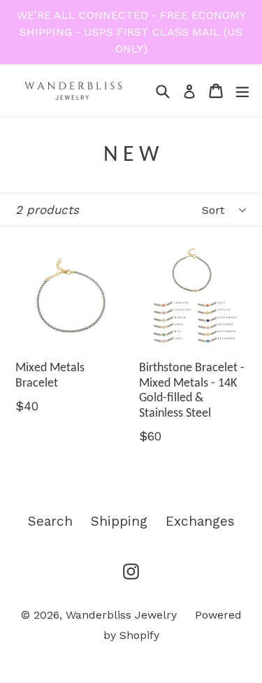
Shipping (119, 521)
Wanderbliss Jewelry (121, 614)
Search (50, 521)
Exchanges (200, 521)
